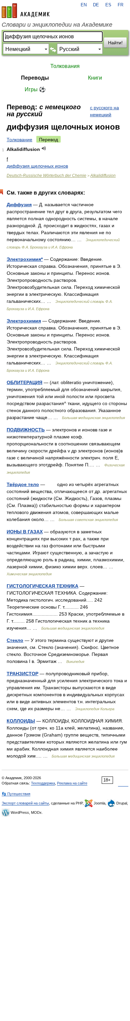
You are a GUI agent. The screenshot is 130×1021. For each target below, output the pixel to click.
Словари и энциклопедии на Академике (57, 24)
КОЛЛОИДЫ (21, 721)
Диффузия (19, 204)
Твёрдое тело (23, 484)
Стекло (15, 640)
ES (108, 5)
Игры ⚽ (35, 89)
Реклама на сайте (72, 783)
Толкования (65, 66)
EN (84, 5)
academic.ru (26, 10)
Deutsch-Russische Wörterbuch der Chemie (46, 175)
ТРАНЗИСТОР (22, 673)
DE (96, 5)
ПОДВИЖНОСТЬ (26, 429)
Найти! (115, 42)
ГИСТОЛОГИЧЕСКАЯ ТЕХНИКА (42, 586)
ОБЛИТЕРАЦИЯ (24, 382)
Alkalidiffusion (103, 175)
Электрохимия (24, 320)
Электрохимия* (25, 259)
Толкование (19, 139)
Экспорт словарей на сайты (25, 803)
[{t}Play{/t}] (43, 148)
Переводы (35, 78)
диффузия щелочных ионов (37, 166)
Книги (95, 78)
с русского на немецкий (104, 111)
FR (120, 5)
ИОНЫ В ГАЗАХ (25, 531)
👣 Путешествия (16, 794)
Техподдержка (43, 783)
